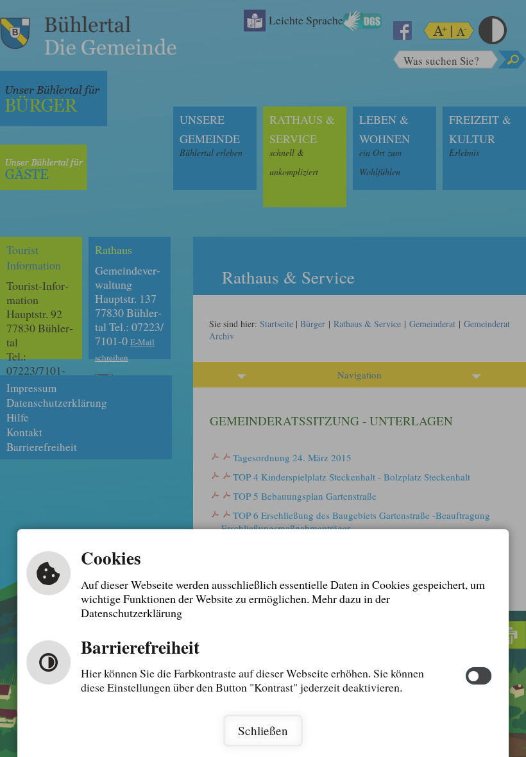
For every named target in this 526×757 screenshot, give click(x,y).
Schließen (263, 730)
